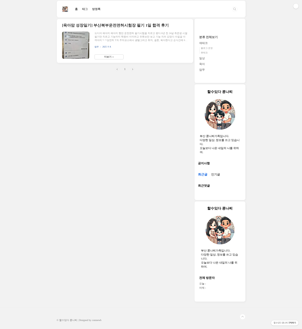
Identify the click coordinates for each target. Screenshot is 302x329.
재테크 (203, 43)
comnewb (96, 320)
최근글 (202, 174)
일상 (202, 58)
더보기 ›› (109, 57)
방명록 (96, 9)
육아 (202, 63)
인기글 (215, 174)
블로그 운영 (207, 48)
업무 (202, 69)
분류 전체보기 (208, 37)
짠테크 (204, 52)
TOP (242, 317)
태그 (85, 9)
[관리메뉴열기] (296, 6)
